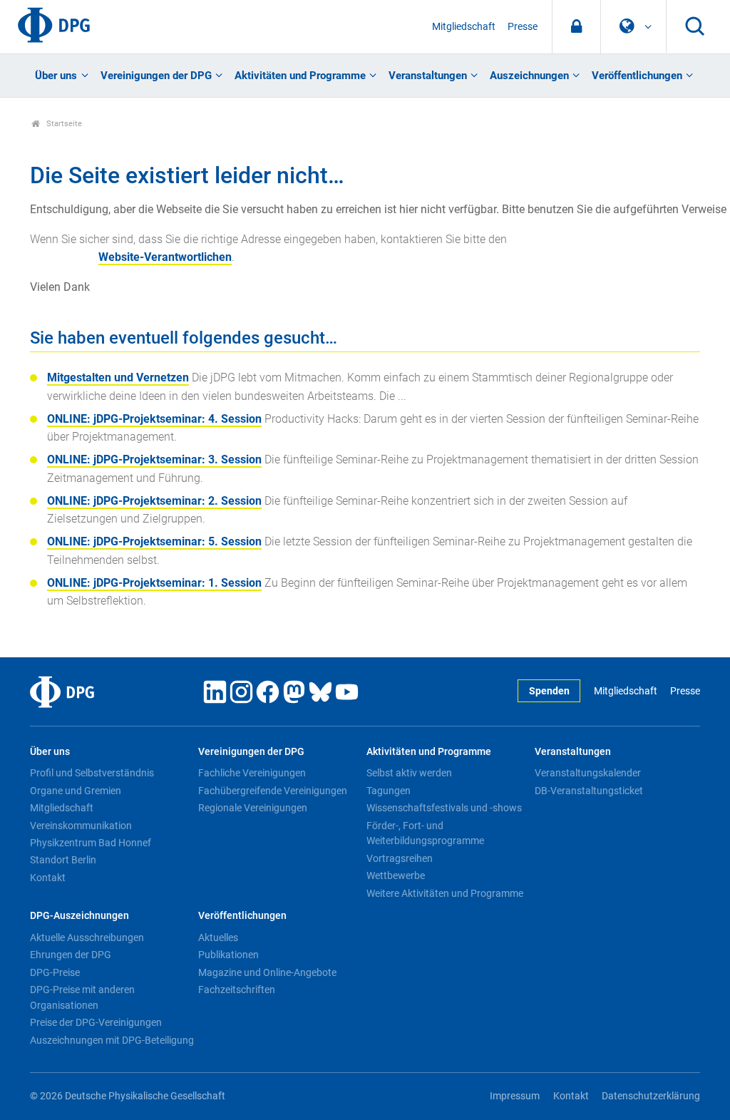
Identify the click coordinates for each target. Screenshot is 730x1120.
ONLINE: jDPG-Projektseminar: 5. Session (154, 541)
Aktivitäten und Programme (300, 75)
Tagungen (388, 790)
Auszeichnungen (529, 75)
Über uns (56, 75)
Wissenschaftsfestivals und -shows (444, 807)
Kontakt (48, 877)
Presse (523, 27)
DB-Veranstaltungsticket (589, 790)
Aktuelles (218, 937)
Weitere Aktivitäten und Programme (444, 893)
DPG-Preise (55, 972)
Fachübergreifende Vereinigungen (272, 790)
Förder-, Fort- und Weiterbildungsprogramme (425, 833)
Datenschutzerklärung (651, 1096)
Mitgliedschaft (463, 27)
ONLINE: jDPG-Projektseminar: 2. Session (154, 501)
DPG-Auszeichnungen (79, 916)
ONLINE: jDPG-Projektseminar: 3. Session (154, 459)
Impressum (515, 1096)
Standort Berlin (63, 859)
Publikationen (228, 954)
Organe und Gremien (75, 790)
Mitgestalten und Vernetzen (118, 377)
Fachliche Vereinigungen (252, 773)
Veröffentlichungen (637, 75)
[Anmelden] (576, 27)
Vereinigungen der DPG (156, 75)
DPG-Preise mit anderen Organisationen (82, 997)
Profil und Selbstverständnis (92, 773)
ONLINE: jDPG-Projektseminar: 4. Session (154, 419)
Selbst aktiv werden (409, 773)
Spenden (549, 691)
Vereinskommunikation (81, 825)
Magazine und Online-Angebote (267, 972)
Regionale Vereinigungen (252, 807)
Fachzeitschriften (236, 989)
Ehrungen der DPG (70, 954)
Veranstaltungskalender (588, 773)
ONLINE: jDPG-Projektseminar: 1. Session (154, 583)
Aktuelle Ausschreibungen (87, 937)
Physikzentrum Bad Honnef (90, 842)
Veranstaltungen (428, 75)
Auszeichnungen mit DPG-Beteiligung (112, 1040)
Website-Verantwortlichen (165, 257)
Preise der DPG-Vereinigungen (96, 1022)
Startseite (63, 123)
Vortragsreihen (399, 858)
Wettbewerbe (395, 875)
